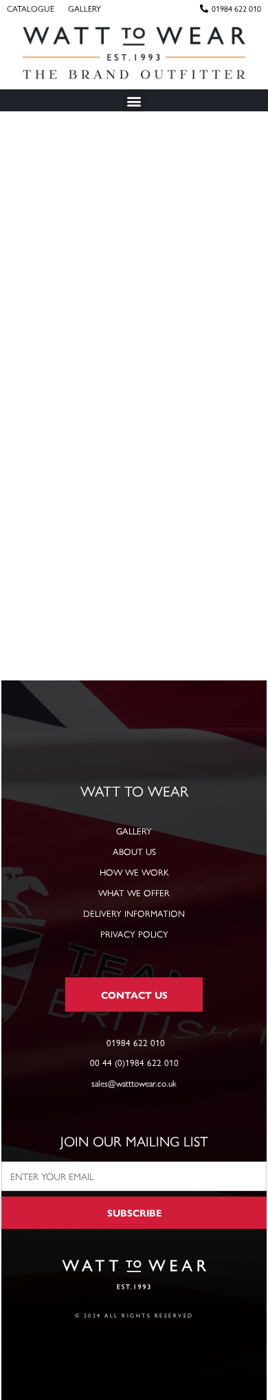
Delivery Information (134, 913)
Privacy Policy (134, 933)
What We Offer (134, 892)
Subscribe (134, 1212)
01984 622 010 (236, 8)
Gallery (84, 8)
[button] (134, 100)
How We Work (134, 871)
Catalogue (30, 8)
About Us (134, 851)
